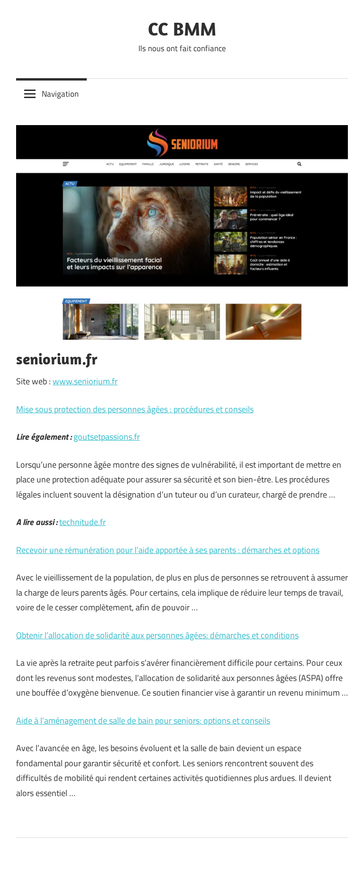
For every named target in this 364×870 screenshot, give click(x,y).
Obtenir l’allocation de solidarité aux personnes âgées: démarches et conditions (157, 635)
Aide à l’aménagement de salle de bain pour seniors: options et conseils (143, 720)
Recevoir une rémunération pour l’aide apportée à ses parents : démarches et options (167, 550)
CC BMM (182, 28)
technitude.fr (82, 522)
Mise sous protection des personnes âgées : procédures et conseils (135, 409)
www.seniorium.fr (85, 381)
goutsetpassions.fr (106, 436)
